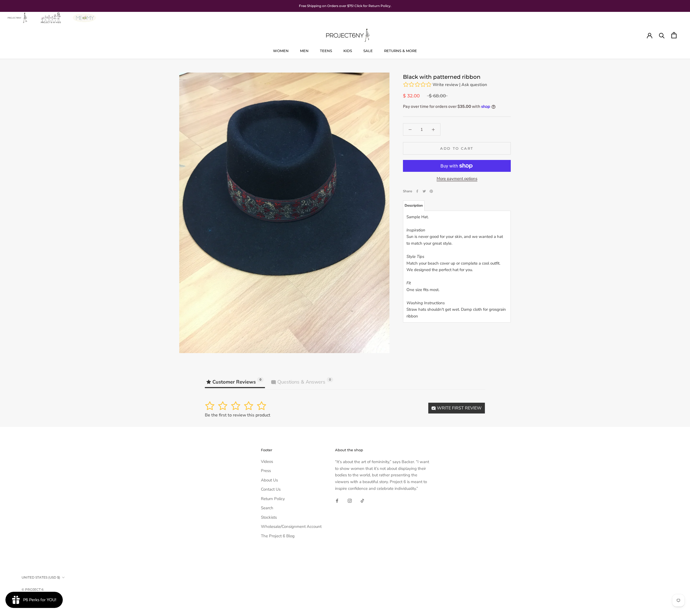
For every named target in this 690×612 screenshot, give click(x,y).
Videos (267, 461)
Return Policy (273, 498)
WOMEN (281, 51)
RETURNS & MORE (400, 51)
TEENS (326, 51)
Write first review (459, 408)
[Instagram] (350, 500)
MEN (304, 51)
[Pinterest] (431, 191)
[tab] (414, 205)
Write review (445, 85)
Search (267, 508)
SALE (368, 51)
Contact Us (271, 489)
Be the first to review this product (237, 415)
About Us (269, 480)
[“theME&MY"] (84, 15)
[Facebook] (417, 191)
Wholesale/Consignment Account (291, 526)
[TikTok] (362, 500)
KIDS (347, 51)
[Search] (662, 35)
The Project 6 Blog (278, 536)
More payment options (457, 178)
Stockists (269, 517)
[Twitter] (424, 191)
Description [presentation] (414, 205)
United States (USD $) (41, 577)
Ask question (474, 85)
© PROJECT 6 (32, 589)
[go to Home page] (17, 15)
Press (266, 470)
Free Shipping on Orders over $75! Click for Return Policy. (345, 6)
